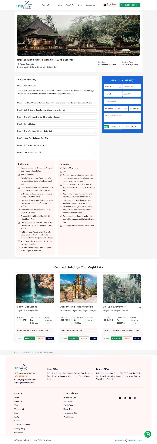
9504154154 (21, 376)
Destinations (46, 5)
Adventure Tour (70, 397)
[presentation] (17, 307)
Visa (60, 5)
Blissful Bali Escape (26, 306)
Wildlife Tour (69, 417)
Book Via (28, 338)
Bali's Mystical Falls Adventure (76, 306)
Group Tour (68, 409)
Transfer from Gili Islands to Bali (34, 131)
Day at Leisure (26, 124)
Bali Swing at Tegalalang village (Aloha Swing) (41, 110)
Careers (17, 421)
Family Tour (68, 405)
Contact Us (90, 5)
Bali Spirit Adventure (114, 306)
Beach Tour (68, 401)
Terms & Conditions (22, 425)
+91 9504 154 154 (130, 5)
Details (50, 338)
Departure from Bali (29, 152)
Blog (80, 5)
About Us (70, 5)
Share (21, 338)
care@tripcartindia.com (25, 380)
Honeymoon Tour (70, 413)
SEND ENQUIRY (131, 127)
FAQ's (16, 417)
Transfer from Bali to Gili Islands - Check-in (39, 117)
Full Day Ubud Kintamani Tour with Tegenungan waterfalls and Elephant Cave (54, 103)
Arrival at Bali (26, 86)
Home (16, 397)
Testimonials (19, 409)
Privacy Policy (19, 429)
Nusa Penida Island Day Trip (32, 138)
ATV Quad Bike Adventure (32, 145)
